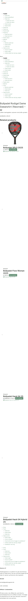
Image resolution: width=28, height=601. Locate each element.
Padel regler (8, 51)
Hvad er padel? (8, 49)
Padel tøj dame (8, 34)
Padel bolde (8, 25)
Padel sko (7, 19)
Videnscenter (6, 48)
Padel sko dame (10, 22)
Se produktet (13, 149)
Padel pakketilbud (9, 17)
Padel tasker (8, 24)
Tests (4, 41)
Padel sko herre (10, 20)
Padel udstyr (6, 37)
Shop (4, 527)
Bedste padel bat (9, 42)
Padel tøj (5, 32)
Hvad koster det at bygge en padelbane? (15, 541)
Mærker (5, 39)
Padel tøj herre (8, 36)
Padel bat (7, 15)
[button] (14, 56)
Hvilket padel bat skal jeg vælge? (13, 53)
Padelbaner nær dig (10, 544)
